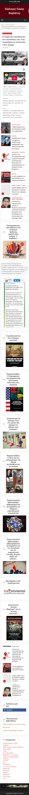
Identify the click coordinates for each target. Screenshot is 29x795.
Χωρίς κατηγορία (7, 33)
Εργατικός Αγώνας (8, 753)
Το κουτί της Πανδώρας (9, 766)
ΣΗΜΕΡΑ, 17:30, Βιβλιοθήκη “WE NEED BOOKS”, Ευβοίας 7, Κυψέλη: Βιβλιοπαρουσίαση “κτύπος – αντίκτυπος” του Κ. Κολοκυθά (14, 113)
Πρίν (4, 762)
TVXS (4, 778)
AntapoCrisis (6, 768)
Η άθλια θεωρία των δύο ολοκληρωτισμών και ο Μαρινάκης (6, 127)
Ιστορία (23, 185)
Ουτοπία (5, 760)
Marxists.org (6, 727)
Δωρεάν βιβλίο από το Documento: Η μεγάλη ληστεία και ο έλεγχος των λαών (6, 189)
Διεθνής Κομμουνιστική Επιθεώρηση (13, 747)
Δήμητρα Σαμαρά (12, 93)
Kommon (5, 772)
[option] (14, 658)
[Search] (25, 20)
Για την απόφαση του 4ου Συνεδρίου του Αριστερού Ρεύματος (6, 177)
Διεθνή (14, 185)
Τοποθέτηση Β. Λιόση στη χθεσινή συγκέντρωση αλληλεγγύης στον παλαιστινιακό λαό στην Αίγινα (6, 140)
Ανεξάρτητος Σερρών (12, 86)
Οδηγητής (5, 759)
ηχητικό (11, 95)
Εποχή (4, 751)
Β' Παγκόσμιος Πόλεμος (15, 89)
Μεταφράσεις (19, 199)
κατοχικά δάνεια (18, 95)
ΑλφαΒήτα (6, 745)
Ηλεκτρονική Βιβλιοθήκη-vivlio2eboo (13, 730)
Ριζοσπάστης (6, 764)
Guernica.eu (6, 770)
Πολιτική (22, 152)
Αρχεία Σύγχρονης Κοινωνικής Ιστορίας (14, 724)
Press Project (7, 776)
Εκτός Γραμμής (7, 749)
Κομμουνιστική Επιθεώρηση (10, 757)
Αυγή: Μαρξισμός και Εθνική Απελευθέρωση (7, 695)
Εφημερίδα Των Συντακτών (10, 755)
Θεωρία (18, 185)
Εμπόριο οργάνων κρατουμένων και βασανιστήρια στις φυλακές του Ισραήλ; (14, 101)
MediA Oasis (6, 774)
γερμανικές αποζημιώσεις (9, 91)
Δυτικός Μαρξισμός (17, 197)
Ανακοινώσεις (15, 152)
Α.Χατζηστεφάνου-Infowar (10, 743)
